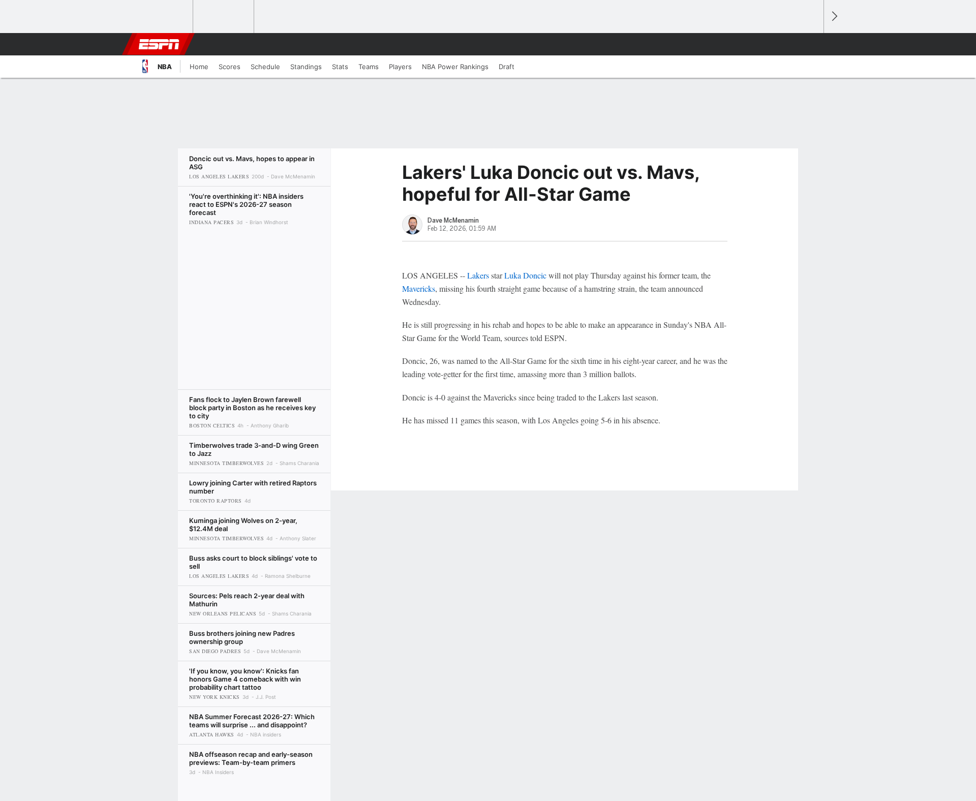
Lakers (478, 275)
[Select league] (163, 16)
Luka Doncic (525, 275)
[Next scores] (834, 16)
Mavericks (418, 288)
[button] (811, 44)
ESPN (159, 44)
